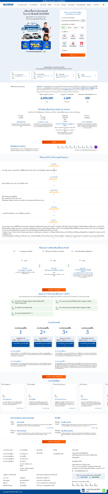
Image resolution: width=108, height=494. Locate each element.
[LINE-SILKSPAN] (103, 490)
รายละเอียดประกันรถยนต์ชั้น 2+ (43, 344)
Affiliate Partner (7, 485)
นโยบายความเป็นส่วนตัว (43, 480)
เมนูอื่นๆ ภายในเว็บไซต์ (9, 475)
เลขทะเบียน (75, 450)
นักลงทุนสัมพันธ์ (80, 5)
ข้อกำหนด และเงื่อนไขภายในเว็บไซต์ (47, 475)
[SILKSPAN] (8, 5)
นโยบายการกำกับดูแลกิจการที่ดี (45, 485)
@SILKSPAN (95, 477)
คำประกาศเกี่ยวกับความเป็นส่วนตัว (46, 483)
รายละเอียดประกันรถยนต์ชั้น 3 (87, 344)
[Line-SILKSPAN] (103, 4)
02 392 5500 (83, 477)
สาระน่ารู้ (56, 5)
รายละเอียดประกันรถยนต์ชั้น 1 (21, 344)
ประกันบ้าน (23, 461)
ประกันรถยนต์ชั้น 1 (16, 351)
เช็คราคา (73, 55)
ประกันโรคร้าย (24, 459)
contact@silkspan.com (81, 471)
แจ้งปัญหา (64, 5)
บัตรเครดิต (43, 5)
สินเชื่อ (49, 5)
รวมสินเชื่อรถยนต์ (58, 454)
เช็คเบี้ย (54, 142)
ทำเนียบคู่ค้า (23, 485)
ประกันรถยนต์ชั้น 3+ (60, 351)
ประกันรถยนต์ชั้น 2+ (16, 361)
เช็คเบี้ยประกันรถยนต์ (54, 290)
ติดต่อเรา (89, 5)
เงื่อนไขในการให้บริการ (43, 478)
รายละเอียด (18, 408)
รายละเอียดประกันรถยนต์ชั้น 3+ (65, 344)
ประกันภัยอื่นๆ (33, 5)
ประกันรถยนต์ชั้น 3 (60, 361)
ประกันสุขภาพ (24, 454)
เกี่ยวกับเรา (97, 5)
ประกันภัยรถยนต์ (22, 5)
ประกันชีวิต (23, 456)
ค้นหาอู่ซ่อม (71, 5)
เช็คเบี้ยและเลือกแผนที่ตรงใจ (54, 377)
